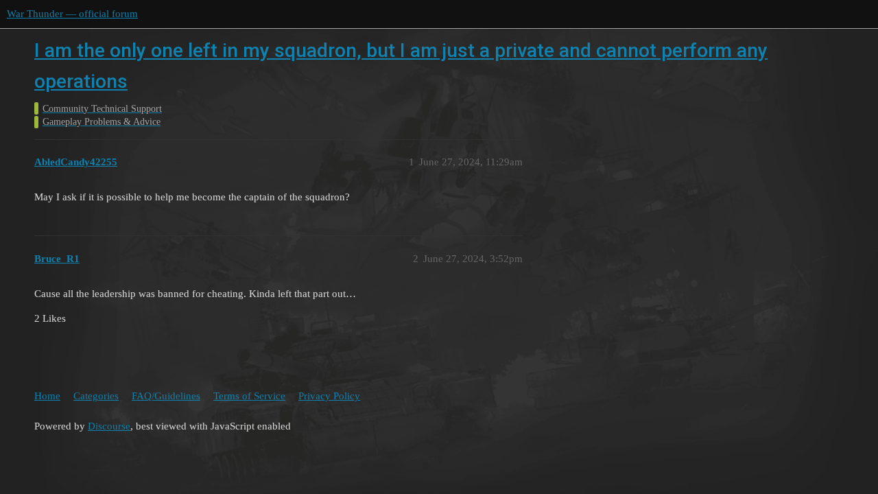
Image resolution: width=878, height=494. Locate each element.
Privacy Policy (329, 395)
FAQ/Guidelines (166, 395)
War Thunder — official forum (72, 13)
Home (47, 395)
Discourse (109, 426)
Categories (96, 395)
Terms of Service (249, 395)
